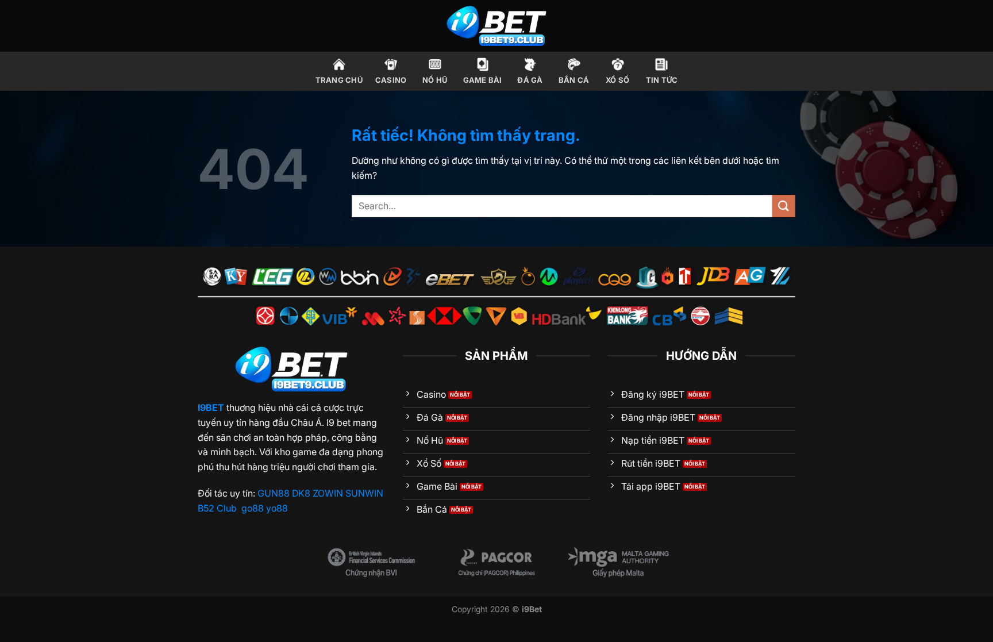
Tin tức (662, 80)
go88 (252, 508)
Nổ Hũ (434, 80)
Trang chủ (339, 80)
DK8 (301, 493)
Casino (391, 80)
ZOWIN (328, 493)
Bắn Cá (574, 80)
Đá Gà (529, 80)
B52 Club (217, 508)
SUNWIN (364, 493)
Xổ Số (617, 80)
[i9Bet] (496, 26)
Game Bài (482, 80)
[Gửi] (783, 206)
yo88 (277, 508)
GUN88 (273, 493)
